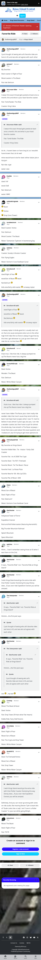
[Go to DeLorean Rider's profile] (3, 90)
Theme (17, 946)
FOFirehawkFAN (12, 440)
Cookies (22, 943)
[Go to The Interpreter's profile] (3, 596)
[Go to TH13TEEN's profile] (3, 727)
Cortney (9, 701)
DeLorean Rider (12, 89)
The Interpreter (12, 595)
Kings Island (28, 39)
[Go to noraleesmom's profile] (3, 223)
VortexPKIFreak (12, 364)
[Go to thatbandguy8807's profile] (3, 39)
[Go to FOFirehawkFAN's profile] (3, 440)
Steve (8, 485)
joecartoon (10, 818)
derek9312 (10, 751)
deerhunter (10, 510)
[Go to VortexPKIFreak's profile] (3, 364)
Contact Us (14, 943)
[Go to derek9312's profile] (3, 752)
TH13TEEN (10, 726)
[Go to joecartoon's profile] (3, 819)
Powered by (20, 951)
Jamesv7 (9, 64)
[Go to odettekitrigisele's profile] (3, 202)
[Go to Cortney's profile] (3, 701)
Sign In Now (20, 854)
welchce (9, 248)
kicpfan (9, 176)
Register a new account (21, 849)
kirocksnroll (11, 269)
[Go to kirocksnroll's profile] (3, 270)
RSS (29, 943)
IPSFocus (23, 946)
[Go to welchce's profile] (3, 248)
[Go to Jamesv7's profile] (3, 65)
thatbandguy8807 (11, 39)
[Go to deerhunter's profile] (3, 511)
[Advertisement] (20, 911)
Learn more (4, 3)
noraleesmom (11, 222)
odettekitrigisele (12, 201)
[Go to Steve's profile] (3, 486)
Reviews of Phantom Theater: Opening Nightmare (17, 27)
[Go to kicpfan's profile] (3, 177)
